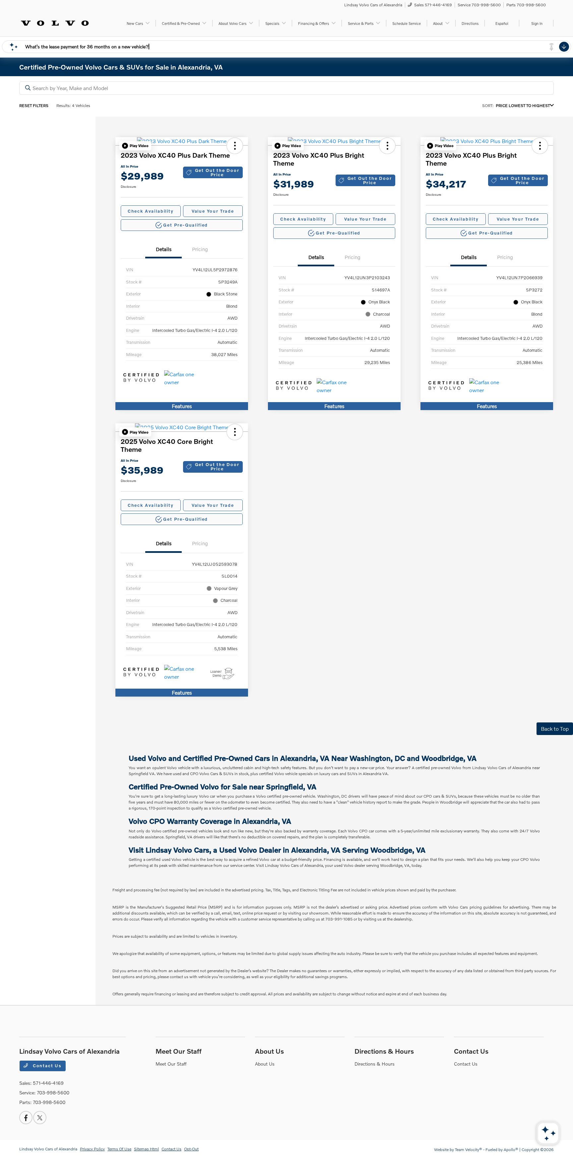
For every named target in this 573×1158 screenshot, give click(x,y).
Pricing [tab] (200, 249)
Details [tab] (163, 249)
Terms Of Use (119, 1148)
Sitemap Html (146, 1148)
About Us (269, 1051)
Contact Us (46, 1065)
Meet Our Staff (179, 1051)
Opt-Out (191, 1148)
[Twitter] (39, 1117)
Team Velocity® (468, 1149)
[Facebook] (25, 1117)
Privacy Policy (92, 1148)
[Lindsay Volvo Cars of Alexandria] (55, 22)
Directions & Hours (384, 1051)
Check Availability (151, 211)
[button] (135, 145)
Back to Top (555, 728)
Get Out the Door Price (217, 172)
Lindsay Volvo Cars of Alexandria (48, 1148)
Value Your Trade (213, 211)
